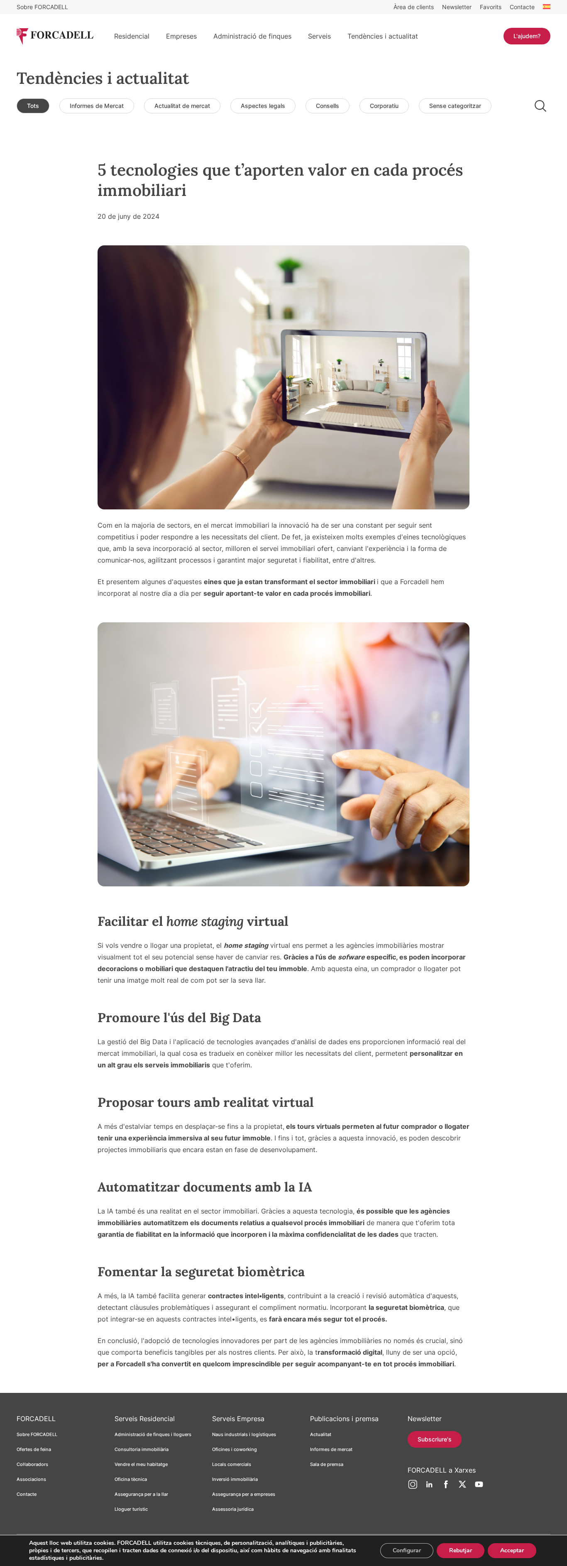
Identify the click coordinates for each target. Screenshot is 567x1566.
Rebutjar (460, 1550)
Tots (33, 105)
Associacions (31, 1479)
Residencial (131, 36)
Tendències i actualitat (382, 36)
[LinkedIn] (429, 1487)
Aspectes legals (263, 105)
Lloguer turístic (131, 1509)
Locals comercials (231, 1464)
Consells (327, 105)
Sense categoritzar (455, 105)
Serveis (319, 36)
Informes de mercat (331, 1449)
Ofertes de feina (34, 1449)
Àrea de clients (413, 6)
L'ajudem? (526, 35)
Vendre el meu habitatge (141, 1464)
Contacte (522, 6)
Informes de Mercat (97, 105)
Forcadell (131, 1364)
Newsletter (457, 6)
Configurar (407, 1550)
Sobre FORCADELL (42, 6)
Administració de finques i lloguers (153, 1434)
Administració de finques (252, 36)
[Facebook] (446, 1487)
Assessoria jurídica (233, 1509)
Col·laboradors (32, 1464)
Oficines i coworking (234, 1449)
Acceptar (512, 1550)
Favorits (490, 6)
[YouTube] (479, 1487)
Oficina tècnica (131, 1479)
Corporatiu (384, 105)
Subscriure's (435, 1439)
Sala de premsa (326, 1464)
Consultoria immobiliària (142, 1449)
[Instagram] (413, 1487)
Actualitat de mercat (182, 105)
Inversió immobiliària (235, 1479)
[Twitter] (462, 1487)
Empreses (181, 36)
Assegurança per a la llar (141, 1494)
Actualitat (320, 1434)
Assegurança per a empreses (243, 1494)
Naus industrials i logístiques (244, 1434)
